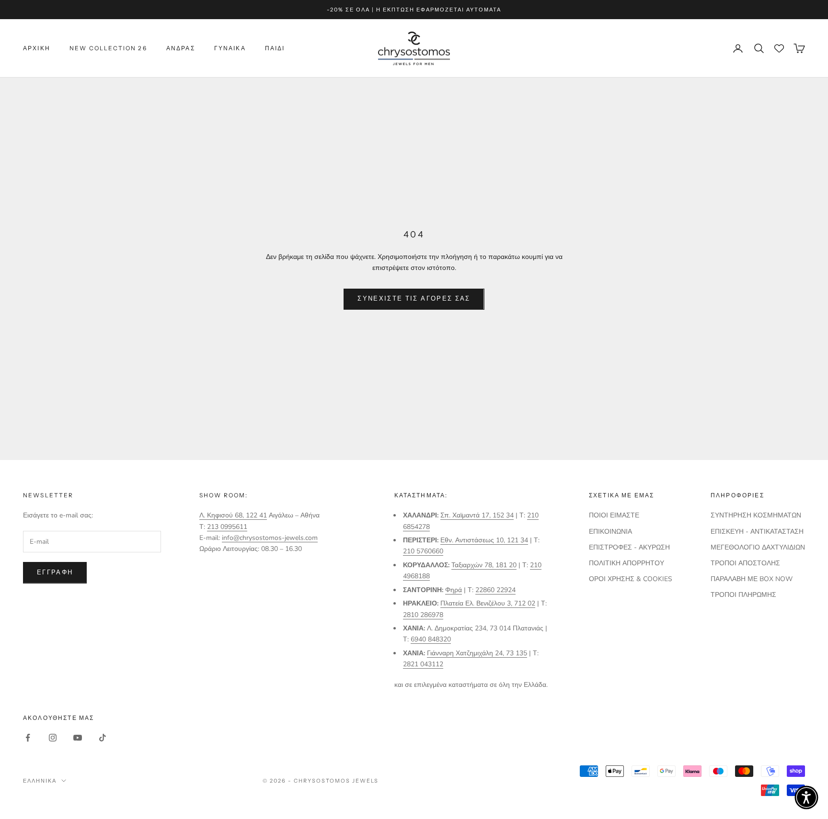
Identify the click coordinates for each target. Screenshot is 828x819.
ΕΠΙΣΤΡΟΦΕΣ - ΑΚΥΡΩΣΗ (629, 547)
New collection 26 (108, 48)
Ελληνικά (40, 780)
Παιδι (275, 48)
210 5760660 (423, 551)
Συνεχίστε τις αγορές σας (413, 298)
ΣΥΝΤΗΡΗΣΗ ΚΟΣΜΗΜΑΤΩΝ (756, 515)
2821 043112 (423, 664)
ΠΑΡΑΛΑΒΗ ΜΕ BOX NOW (752, 578)
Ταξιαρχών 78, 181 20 (484, 565)
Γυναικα (230, 48)
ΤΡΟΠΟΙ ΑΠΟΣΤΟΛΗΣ (745, 563)
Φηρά (453, 590)
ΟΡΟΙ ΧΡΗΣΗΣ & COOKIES (630, 578)
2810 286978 (423, 614)
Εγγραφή (55, 572)
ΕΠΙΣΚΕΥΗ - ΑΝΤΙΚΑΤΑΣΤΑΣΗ (757, 531)
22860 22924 (495, 590)
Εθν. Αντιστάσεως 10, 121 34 (484, 540)
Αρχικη (36, 48)
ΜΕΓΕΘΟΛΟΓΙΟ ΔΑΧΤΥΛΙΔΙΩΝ (758, 547)
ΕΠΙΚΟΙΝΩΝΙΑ (610, 531)
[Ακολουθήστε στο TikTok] (102, 737)
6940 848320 (431, 639)
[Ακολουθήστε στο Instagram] (53, 737)
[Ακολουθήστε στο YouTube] (77, 737)
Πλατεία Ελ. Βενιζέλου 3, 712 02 (487, 603)
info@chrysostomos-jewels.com (270, 537)
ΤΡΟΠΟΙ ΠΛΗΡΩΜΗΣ (743, 594)
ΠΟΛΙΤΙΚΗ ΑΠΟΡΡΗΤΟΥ (626, 563)
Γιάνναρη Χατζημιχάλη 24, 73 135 (477, 653)
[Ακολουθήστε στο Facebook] (28, 737)
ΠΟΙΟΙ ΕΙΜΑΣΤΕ (614, 515)
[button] (806, 797)
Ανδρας (180, 48)
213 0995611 (227, 526)
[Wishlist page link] (779, 48)
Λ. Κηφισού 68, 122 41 (233, 515)
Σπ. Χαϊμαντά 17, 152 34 (477, 515)
